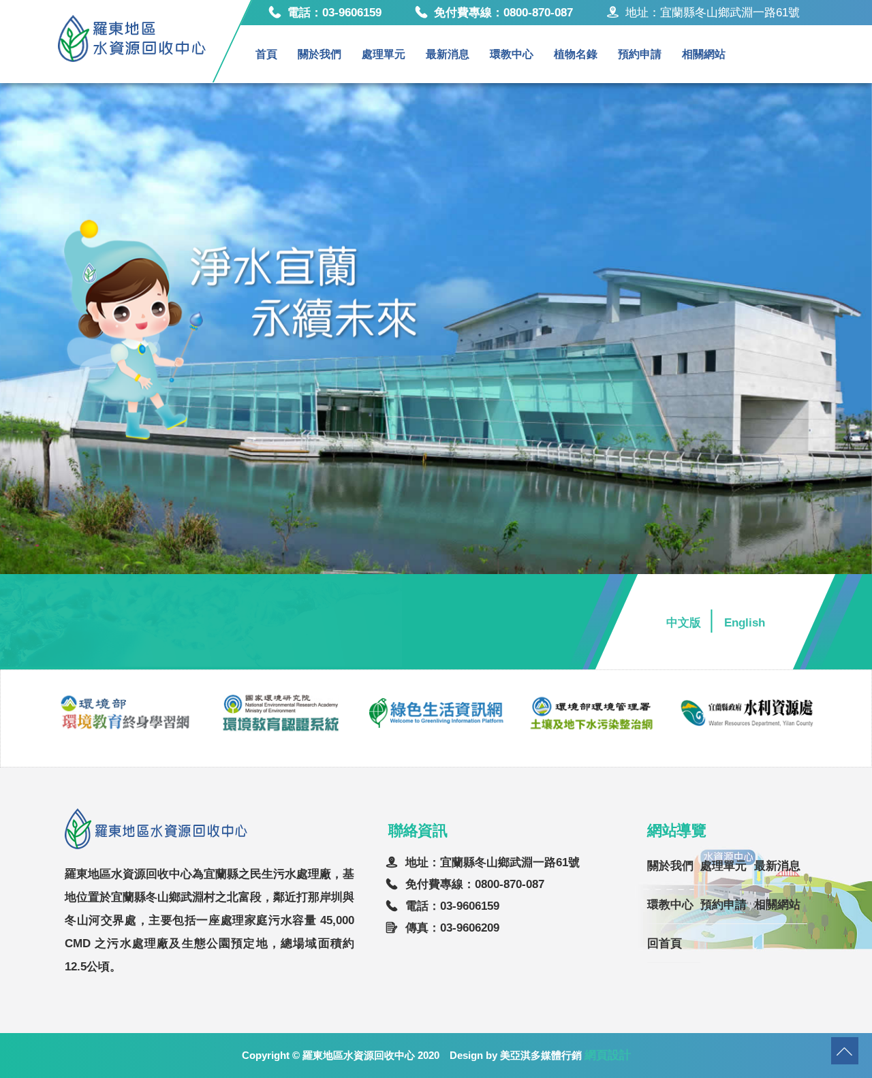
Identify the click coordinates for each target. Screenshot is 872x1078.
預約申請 (639, 54)
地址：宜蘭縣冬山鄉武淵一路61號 (492, 862)
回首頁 (664, 943)
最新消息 (447, 54)
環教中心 (511, 54)
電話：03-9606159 (334, 12)
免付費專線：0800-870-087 (503, 12)
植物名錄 (575, 54)
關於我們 (319, 54)
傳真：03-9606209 (452, 927)
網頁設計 (608, 1055)
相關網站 (704, 54)
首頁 (266, 54)
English (744, 622)
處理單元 (383, 54)
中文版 (683, 622)
